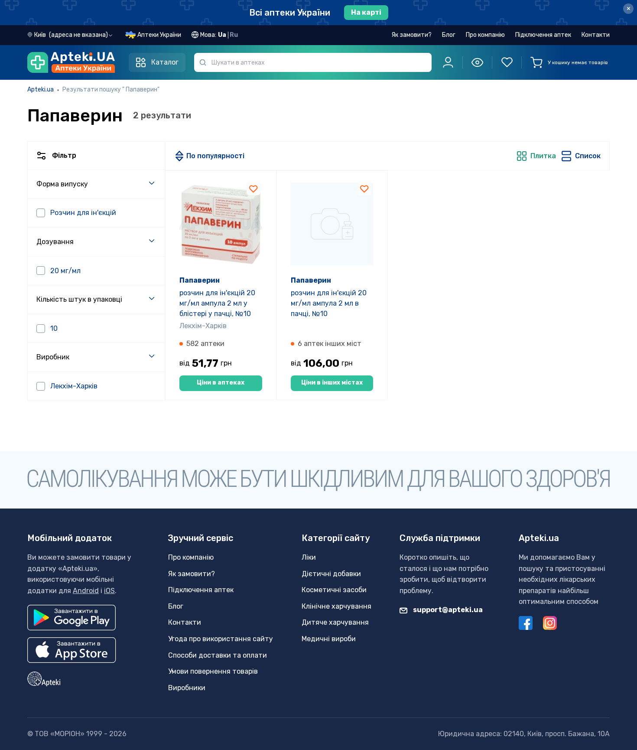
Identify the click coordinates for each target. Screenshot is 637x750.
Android (86, 591)
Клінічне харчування (336, 606)
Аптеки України (159, 35)
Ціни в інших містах (332, 382)
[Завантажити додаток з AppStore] (71, 650)
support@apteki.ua (447, 610)
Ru (234, 35)
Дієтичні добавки (331, 574)
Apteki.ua (40, 89)
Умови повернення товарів (213, 671)
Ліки (309, 557)
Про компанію (485, 35)
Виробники (186, 688)
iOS (109, 591)
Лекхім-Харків (203, 326)
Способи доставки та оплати (217, 655)
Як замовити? (411, 35)
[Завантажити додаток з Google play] (71, 617)
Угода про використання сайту (220, 639)
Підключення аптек (543, 35)
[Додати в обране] (253, 188)
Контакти (596, 35)
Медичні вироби (329, 639)
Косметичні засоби (334, 590)
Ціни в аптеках (220, 382)
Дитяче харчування (335, 622)
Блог (448, 35)
